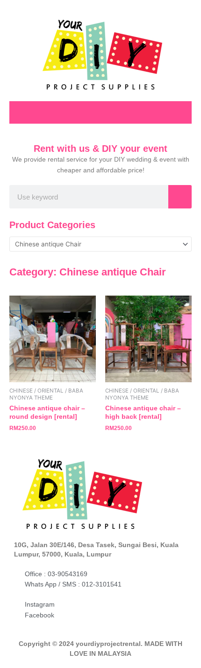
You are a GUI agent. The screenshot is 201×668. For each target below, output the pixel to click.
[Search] (180, 196)
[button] (180, 111)
